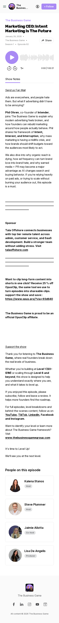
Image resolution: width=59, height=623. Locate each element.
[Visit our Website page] (45, 604)
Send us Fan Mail (15, 90)
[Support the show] (37, 7)
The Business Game (21, 6)
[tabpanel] (29, 274)
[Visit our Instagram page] (29, 604)
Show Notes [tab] (12, 79)
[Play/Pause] (11, 57)
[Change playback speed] (22, 68)
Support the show (15, 346)
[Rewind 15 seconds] (9, 68)
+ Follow (49, 6)
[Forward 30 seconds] (15, 68)
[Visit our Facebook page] (13, 604)
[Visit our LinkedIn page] (21, 604)
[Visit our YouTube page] (37, 604)
